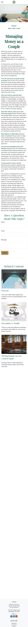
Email (2, 231)
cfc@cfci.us (14, 614)
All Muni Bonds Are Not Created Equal (11, 357)
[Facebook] (11, 616)
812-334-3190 (15, 604)
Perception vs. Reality (10, 323)
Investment (14, 625)
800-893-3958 (16, 606)
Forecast (5, 290)
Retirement (14, 623)
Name (3, 222)
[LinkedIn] (14, 616)
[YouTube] (16, 616)
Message (3, 240)
